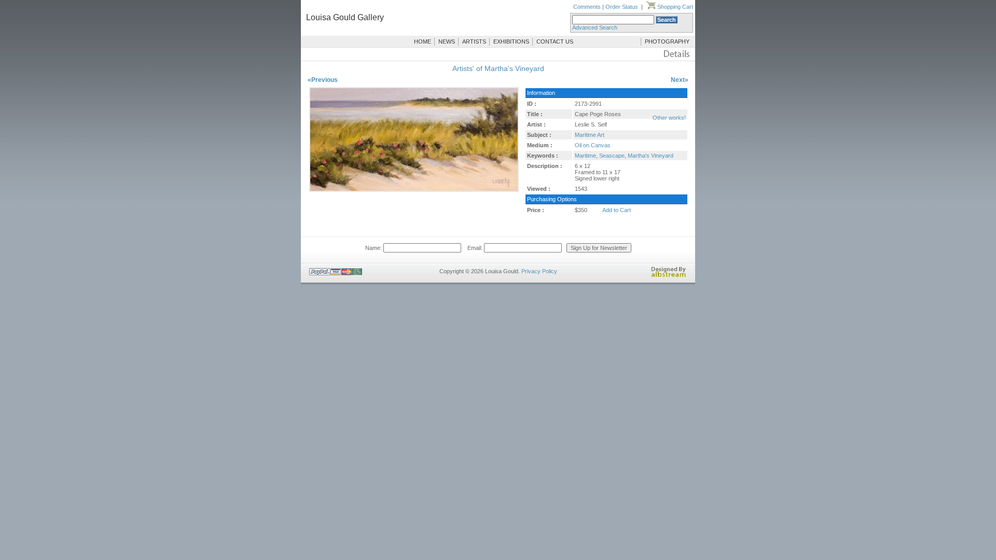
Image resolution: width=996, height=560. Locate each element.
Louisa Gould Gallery (345, 17)
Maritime (585, 155)
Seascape (612, 155)
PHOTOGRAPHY (667, 41)
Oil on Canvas (593, 145)
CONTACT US (554, 41)
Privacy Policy (539, 271)
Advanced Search (594, 27)
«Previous (323, 79)
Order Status (621, 7)
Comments (587, 7)
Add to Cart (616, 210)
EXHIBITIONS (511, 41)
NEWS (446, 41)
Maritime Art (589, 135)
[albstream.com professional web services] (669, 275)
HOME (422, 41)
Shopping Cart (674, 7)
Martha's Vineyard (650, 155)
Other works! (669, 118)
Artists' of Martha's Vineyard (498, 68)
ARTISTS (474, 41)
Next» (679, 79)
